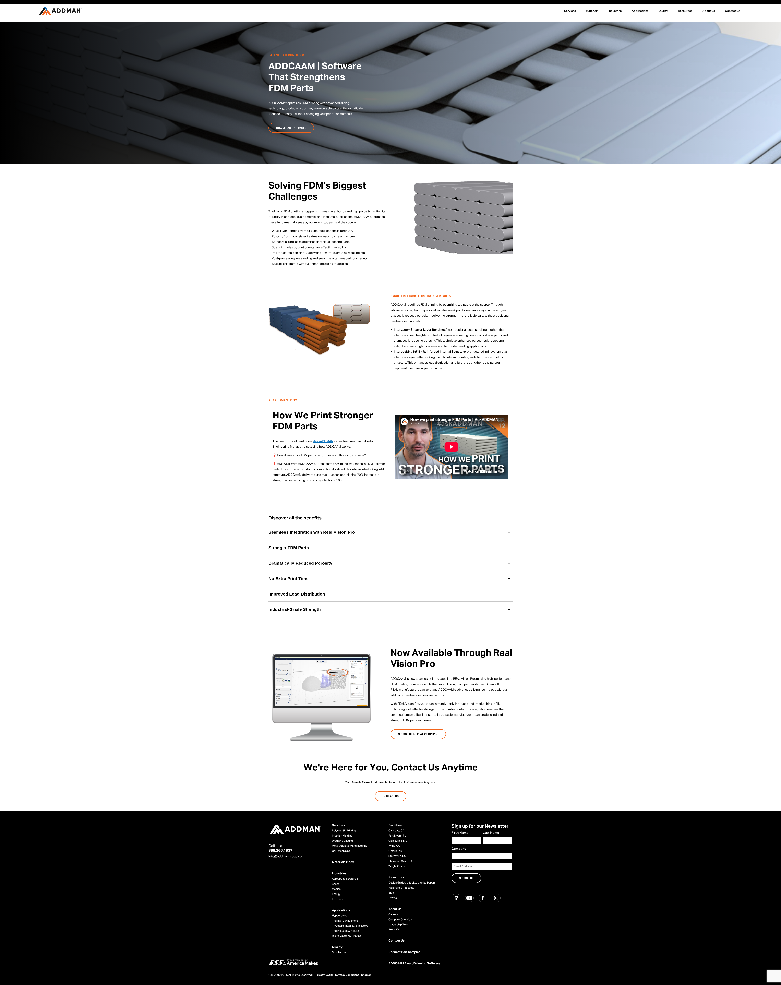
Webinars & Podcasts (401, 888)
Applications (640, 11)
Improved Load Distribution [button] (296, 594)
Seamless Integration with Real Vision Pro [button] (311, 532)
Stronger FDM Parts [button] (288, 547)
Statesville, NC (397, 856)
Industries (615, 11)
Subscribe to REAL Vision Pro (418, 734)
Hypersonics (339, 915)
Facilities (395, 825)
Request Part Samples (404, 952)
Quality (663, 11)
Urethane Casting (342, 841)
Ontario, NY (395, 851)
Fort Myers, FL (397, 835)
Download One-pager (291, 128)
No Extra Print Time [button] (288, 578)
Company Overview (400, 919)
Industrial (337, 899)
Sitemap (366, 975)
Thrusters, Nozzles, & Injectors (350, 926)
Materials (592, 11)
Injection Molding (342, 835)
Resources (685, 11)
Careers (393, 914)
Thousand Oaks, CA (400, 861)
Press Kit (393, 929)
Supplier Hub (339, 952)
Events (392, 898)
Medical (336, 889)
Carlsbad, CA (396, 830)
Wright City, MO (398, 866)
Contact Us (732, 11)
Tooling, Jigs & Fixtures (346, 931)
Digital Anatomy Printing (346, 936)
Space (335, 884)
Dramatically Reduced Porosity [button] (300, 563)
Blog (391, 893)
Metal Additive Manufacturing (349, 846)
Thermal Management (345, 921)
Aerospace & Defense (345, 879)
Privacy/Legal (324, 975)
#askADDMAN (323, 441)
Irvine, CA (394, 846)
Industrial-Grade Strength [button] (294, 609)
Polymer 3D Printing (344, 830)
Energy (336, 894)
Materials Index (343, 862)
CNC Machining (341, 851)
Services (570, 11)
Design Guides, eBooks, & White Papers (412, 882)
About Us (708, 11)
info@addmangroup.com (286, 856)
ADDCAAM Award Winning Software (414, 963)
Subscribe (466, 878)
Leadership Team (398, 924)
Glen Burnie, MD (397, 841)
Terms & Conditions (347, 975)
